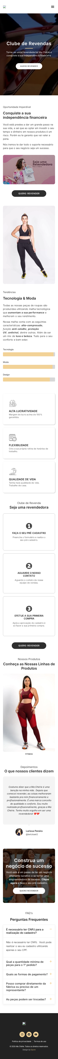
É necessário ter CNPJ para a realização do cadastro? (24, 931)
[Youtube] (36, 1034)
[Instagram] (22, 1034)
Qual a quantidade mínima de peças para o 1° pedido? (25, 963)
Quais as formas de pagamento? (27, 974)
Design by (29, 1050)
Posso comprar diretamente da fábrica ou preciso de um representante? (26, 987)
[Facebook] (29, 1034)
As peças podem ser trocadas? (26, 999)
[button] (52, 6)
